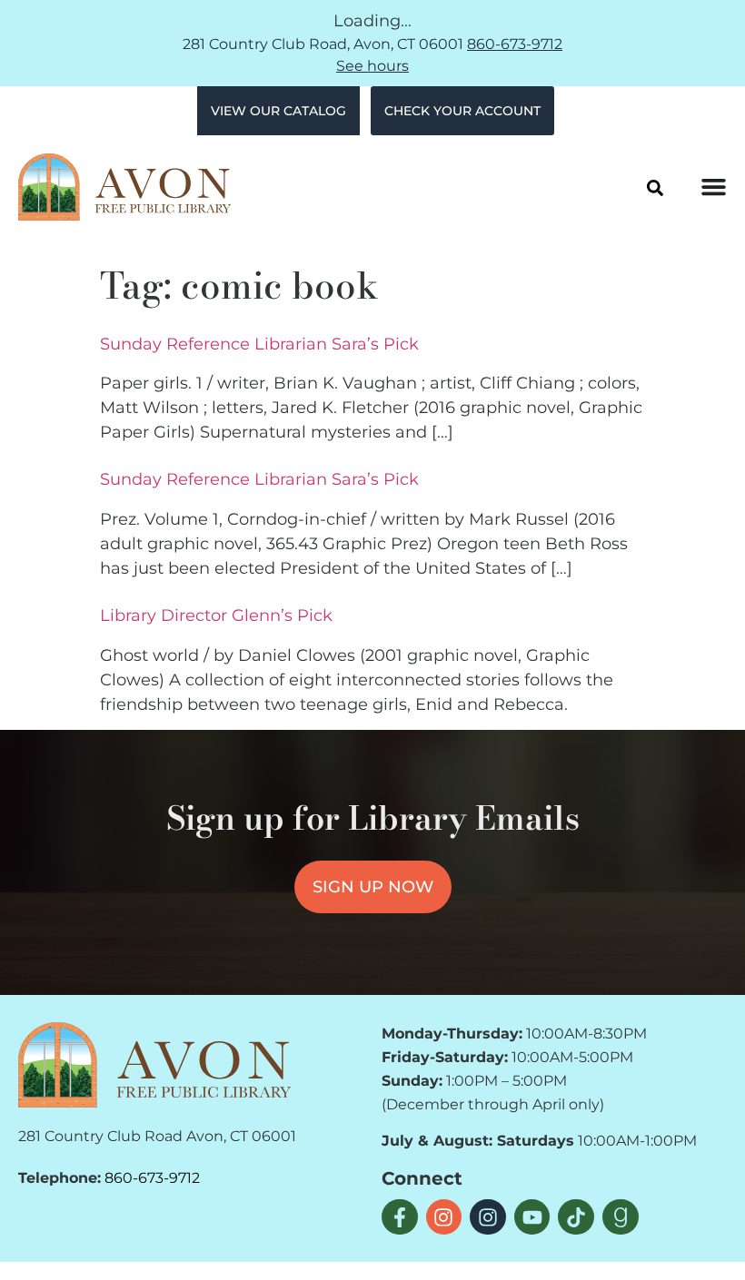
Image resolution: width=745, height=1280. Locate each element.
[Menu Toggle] (713, 186)
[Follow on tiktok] (576, 1217)
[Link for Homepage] (154, 1065)
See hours (372, 65)
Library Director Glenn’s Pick (216, 615)
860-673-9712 (514, 44)
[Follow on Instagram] (444, 1217)
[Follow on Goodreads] (620, 1217)
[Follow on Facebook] (400, 1217)
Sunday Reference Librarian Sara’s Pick (259, 344)
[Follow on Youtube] (532, 1217)
